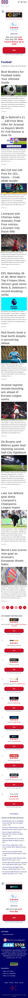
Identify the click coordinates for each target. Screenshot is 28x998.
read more (3, 111)
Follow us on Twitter (8, 971)
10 (20, 607)
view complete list (14, 813)
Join (14, 50)
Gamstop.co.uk (10, 957)
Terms (16, 982)
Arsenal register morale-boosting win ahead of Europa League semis (12, 392)
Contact (11, 982)
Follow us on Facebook (9, 975)
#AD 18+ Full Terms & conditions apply (14, 54)
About (6, 982)
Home (2, 6)
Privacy (21, 982)
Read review (14, 33)
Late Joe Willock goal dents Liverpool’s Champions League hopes (12, 500)
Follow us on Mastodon (9, 973)
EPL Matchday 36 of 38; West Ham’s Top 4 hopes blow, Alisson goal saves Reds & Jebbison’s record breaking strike (14, 284)
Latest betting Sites (8, 934)
